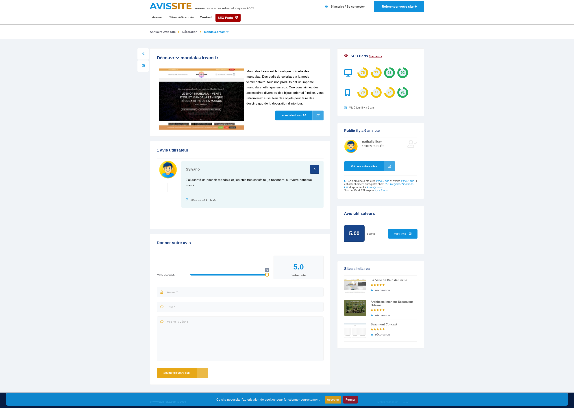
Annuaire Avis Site (163, 32)
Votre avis (400, 233)
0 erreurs (375, 56)
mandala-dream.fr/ (294, 115)
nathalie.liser (372, 141)
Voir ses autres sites (364, 166)
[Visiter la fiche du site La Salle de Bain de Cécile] (355, 286)
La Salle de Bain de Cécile (389, 280)
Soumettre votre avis (176, 372)
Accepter (333, 399)
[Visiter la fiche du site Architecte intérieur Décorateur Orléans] (355, 308)
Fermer (350, 399)
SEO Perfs (226, 17)
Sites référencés (181, 17)
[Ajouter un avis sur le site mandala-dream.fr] (143, 66)
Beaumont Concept (384, 324)
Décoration (189, 32)
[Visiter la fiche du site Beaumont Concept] (355, 330)
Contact (206, 17)
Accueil (157, 17)
